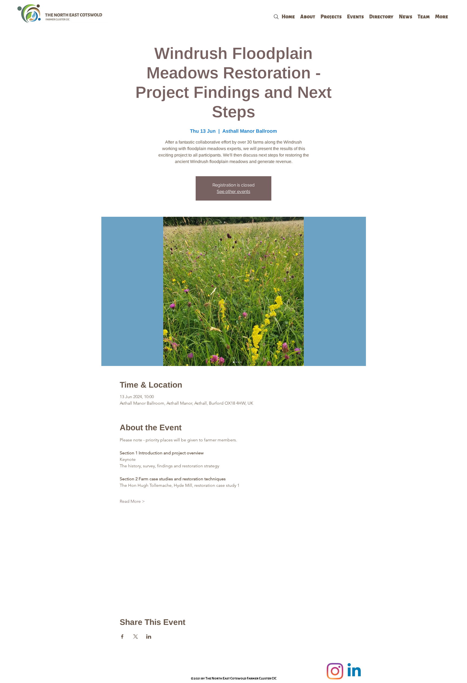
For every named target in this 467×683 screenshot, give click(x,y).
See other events (233, 191)
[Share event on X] (135, 636)
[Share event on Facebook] (122, 636)
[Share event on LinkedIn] (148, 636)
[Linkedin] (354, 671)
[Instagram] (335, 671)
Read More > (132, 501)
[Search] (276, 16)
